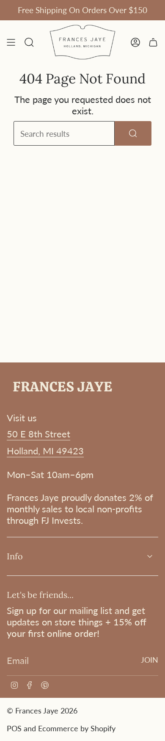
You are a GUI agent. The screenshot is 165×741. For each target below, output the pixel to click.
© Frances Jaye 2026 (42, 710)
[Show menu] (11, 42)
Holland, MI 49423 (45, 450)
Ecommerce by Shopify (77, 728)
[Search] (133, 133)
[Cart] (153, 42)
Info (15, 556)
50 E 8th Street (38, 434)
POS (14, 728)
